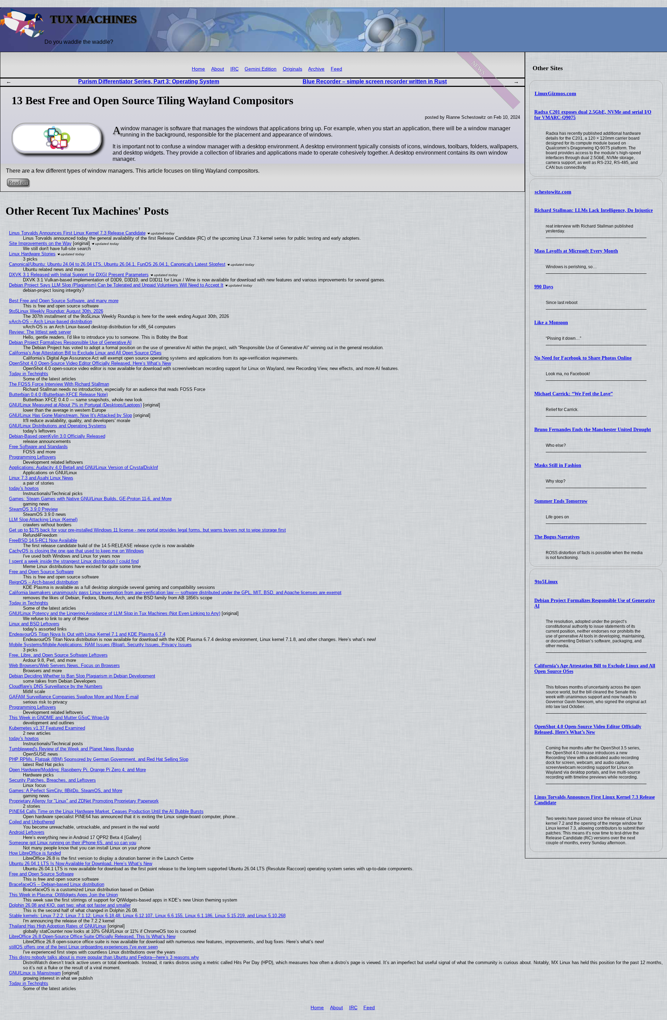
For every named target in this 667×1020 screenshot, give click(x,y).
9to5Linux (546, 581)
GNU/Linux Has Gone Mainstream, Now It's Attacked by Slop (70, 415)
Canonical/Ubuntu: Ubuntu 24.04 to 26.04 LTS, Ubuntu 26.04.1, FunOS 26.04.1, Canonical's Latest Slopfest (117, 264)
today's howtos (24, 488)
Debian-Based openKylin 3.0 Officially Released (57, 436)
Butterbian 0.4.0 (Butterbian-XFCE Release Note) (58, 394)
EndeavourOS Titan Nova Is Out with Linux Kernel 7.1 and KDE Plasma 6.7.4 (87, 634)
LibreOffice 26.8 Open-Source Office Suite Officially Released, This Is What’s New (92, 936)
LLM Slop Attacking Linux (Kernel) (43, 519)
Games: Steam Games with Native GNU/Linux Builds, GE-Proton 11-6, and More (90, 498)
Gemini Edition (261, 69)
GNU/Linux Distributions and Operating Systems (57, 425)
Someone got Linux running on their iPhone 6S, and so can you (72, 842)
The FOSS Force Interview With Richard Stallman (59, 384)
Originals (292, 69)
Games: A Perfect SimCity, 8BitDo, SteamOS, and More (65, 790)
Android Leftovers (26, 832)
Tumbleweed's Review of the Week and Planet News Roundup (71, 748)
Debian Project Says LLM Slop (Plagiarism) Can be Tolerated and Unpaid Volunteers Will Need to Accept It (116, 285)
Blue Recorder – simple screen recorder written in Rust (375, 81)
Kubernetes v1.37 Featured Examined (47, 728)
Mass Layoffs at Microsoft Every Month (576, 251)
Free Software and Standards (38, 446)
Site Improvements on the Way (40, 243)
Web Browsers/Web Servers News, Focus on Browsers (64, 665)
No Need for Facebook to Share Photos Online (583, 358)
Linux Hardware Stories (32, 253)
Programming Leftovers (32, 457)
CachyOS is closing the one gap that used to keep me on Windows (76, 550)
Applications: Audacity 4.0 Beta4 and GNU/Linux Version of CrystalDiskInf (83, 467)
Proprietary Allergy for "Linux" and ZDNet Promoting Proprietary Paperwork (84, 801)
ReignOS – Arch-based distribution (43, 582)
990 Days (543, 286)
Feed (336, 69)
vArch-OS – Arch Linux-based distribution (50, 321)
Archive (316, 69)
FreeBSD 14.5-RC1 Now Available (43, 540)
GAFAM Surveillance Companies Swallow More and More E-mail (74, 696)
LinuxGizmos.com (555, 93)
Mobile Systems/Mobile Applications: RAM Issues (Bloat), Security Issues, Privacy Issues (100, 644)
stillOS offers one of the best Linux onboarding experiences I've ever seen (83, 946)
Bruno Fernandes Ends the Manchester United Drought (592, 429)
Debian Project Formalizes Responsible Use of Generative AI (70, 342)
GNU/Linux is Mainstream (35, 973)
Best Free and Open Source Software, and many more (63, 300)
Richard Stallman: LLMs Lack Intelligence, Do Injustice (593, 210)
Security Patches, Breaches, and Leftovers (52, 780)
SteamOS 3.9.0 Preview (33, 509)
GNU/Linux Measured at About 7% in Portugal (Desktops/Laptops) (75, 405)
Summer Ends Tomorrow (560, 501)
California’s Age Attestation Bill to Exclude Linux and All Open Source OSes (85, 352)
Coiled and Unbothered (32, 821)
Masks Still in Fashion (557, 465)
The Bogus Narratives (556, 537)
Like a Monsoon (551, 322)
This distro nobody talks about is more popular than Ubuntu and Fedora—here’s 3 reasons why (104, 957)
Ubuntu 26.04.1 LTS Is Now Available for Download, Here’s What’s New (80, 863)
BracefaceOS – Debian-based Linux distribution (56, 884)
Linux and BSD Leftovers (34, 623)
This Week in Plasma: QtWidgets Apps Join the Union (63, 894)
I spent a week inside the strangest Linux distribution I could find (74, 561)
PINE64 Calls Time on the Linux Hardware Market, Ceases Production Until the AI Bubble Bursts (106, 811)
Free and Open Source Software (41, 571)
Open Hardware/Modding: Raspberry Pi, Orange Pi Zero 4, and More (77, 769)
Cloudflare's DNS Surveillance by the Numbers (55, 686)
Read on (18, 183)
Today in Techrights (28, 373)
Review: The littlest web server (40, 332)
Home (198, 69)
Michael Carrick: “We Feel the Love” (573, 393)
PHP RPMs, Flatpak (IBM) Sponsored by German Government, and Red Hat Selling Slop (98, 759)
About (217, 69)
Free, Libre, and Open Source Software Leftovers (58, 655)
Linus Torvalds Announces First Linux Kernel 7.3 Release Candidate (77, 233)
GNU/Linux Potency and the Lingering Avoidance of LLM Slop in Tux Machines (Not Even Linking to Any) (114, 613)
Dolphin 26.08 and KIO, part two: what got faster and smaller (70, 905)
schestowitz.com (553, 192)
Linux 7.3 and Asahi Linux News (41, 477)
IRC (234, 69)
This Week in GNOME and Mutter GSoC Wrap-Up (59, 717)
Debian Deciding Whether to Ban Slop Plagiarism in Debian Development (82, 675)
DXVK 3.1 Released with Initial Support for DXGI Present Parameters (79, 274)
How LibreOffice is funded (35, 853)
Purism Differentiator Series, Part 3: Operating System (148, 81)
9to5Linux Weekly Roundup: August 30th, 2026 (56, 311)
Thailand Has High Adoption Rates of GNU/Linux (57, 926)
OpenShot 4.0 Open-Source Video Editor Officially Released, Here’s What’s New (587, 729)
